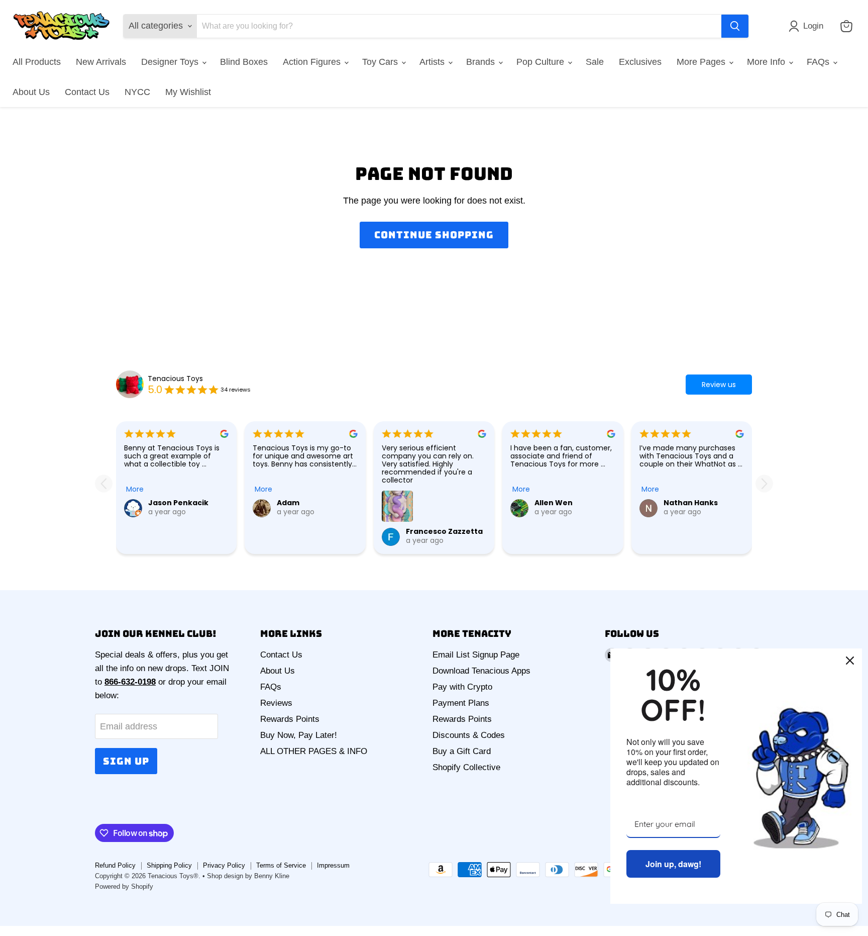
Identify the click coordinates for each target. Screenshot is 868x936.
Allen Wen (553, 502)
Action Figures (313, 62)
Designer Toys (171, 62)
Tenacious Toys (175, 379)
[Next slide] (764, 483)
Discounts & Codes (468, 735)
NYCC (137, 92)
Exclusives (640, 62)
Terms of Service (281, 865)
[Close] (850, 660)
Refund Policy (115, 865)
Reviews (276, 703)
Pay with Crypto (462, 687)
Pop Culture (541, 62)
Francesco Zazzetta (444, 531)
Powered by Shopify (124, 886)
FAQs (819, 62)
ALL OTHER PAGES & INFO (313, 751)
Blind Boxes (244, 62)
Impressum (333, 865)
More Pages (702, 62)
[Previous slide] (104, 483)
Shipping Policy (169, 865)
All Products (37, 62)
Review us (719, 385)
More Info (767, 62)
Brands (481, 62)
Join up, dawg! (673, 864)
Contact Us (87, 92)
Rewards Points (289, 719)
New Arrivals (101, 62)
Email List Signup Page (475, 655)
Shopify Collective (466, 767)
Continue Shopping (433, 234)
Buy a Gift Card (461, 751)
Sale (595, 62)
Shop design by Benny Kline (248, 876)
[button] (808, 26)
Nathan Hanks (691, 502)
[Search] (734, 26)
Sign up (126, 761)
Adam (288, 502)
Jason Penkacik (178, 502)
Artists (433, 62)
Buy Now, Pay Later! (298, 735)
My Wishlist (188, 92)
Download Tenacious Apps (481, 671)
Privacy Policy (224, 865)
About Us (31, 92)
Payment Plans (460, 703)
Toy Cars (381, 62)
